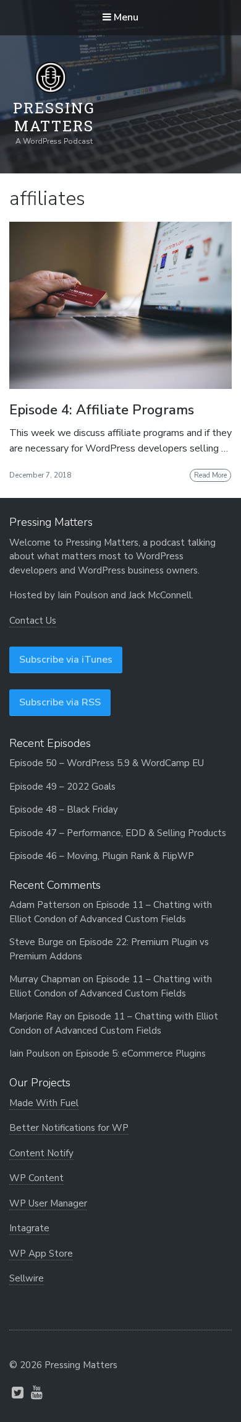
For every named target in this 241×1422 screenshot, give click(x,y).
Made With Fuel (43, 1103)
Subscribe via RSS (60, 702)
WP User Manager (48, 1203)
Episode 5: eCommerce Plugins (140, 1053)
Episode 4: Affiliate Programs (101, 410)
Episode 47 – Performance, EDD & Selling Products (117, 833)
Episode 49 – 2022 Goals (62, 786)
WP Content (36, 1178)
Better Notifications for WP (69, 1128)
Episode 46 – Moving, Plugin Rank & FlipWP (101, 856)
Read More (210, 475)
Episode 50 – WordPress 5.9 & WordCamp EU (106, 763)
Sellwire (26, 1278)
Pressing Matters (54, 117)
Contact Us (32, 620)
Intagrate (29, 1228)
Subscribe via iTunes (65, 659)
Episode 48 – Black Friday (63, 809)
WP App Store (41, 1253)
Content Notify (41, 1153)
